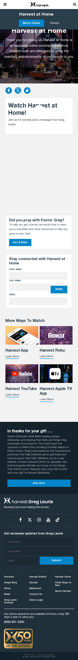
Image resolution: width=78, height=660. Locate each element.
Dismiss (54, 23)
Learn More (12, 356)
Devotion (9, 577)
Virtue (7, 588)
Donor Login (36, 600)
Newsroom (35, 588)
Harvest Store (63, 577)
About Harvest (63, 591)
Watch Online (31, 23)
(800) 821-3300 (14, 622)
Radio (7, 594)
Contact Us (35, 594)
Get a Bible (20, 242)
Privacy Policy (29, 655)
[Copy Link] (27, 90)
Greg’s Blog (10, 583)
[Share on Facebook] (8, 90)
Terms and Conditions (46, 655)
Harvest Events (37, 577)
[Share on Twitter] (18, 90)
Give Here (39, 483)
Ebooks (33, 583)
